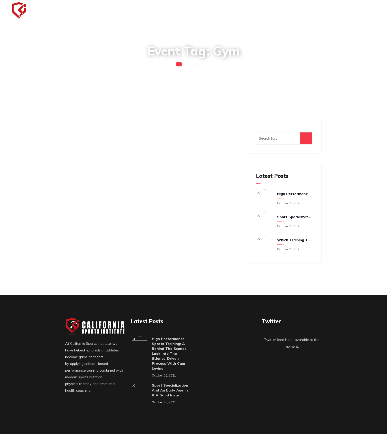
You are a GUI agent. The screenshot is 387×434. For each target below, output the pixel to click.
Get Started (346, 11)
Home (189, 64)
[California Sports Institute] (43, 11)
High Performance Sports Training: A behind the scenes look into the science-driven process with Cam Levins (294, 193)
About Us (268, 11)
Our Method (237, 11)
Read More (76, 153)
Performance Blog (305, 11)
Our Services (203, 11)
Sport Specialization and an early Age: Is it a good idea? (294, 217)
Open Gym (78, 171)
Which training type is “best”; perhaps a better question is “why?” (294, 240)
